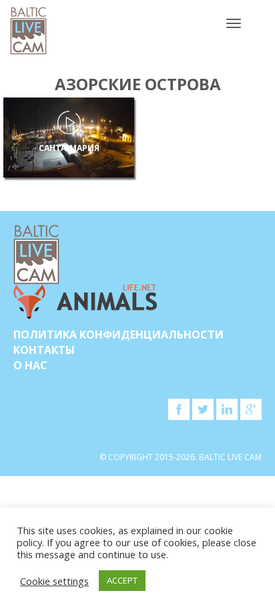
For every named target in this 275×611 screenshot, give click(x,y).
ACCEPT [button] (122, 580)
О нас (30, 365)
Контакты (44, 350)
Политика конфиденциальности (118, 334)
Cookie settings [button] (54, 581)
